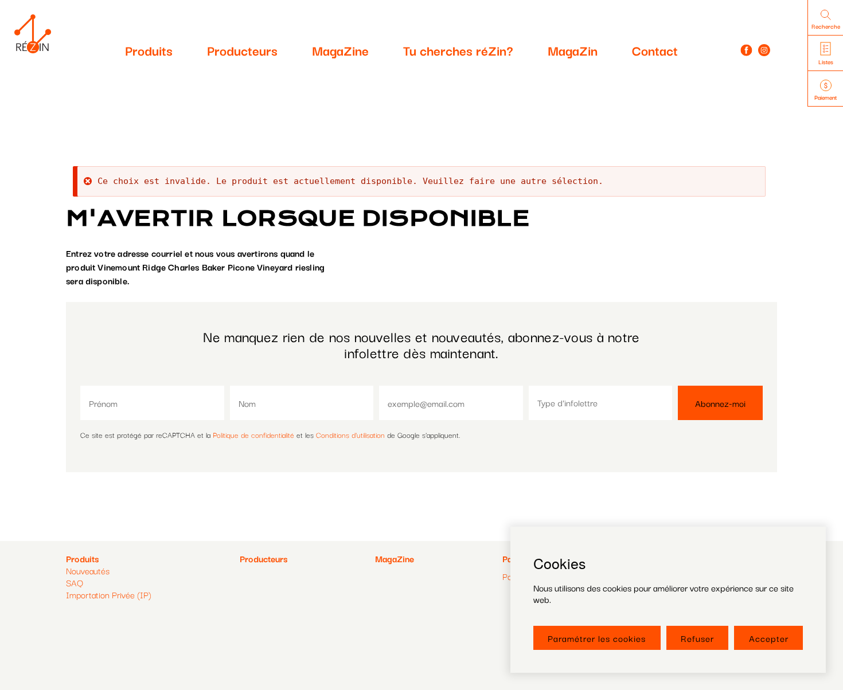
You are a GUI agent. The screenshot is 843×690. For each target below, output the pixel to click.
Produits (149, 50)
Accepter (769, 638)
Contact (655, 50)
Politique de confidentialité (253, 434)
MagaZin (573, 50)
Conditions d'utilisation (350, 434)
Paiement (825, 97)
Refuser (697, 638)
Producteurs (242, 50)
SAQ (74, 582)
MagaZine (340, 50)
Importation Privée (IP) (108, 594)
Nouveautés (88, 570)
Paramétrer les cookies (597, 638)
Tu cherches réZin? (458, 50)
